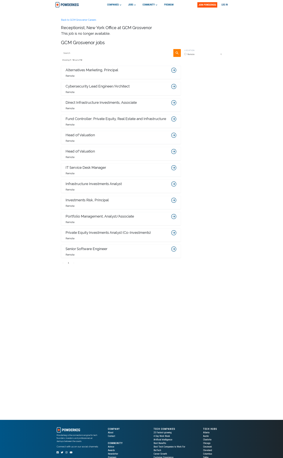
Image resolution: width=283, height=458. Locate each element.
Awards (111, 450)
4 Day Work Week (162, 436)
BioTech (157, 450)
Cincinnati (207, 446)
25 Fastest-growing (163, 432)
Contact (111, 436)
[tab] (67, 4)
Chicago (206, 443)
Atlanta (206, 432)
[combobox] (121, 53)
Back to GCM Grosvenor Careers (78, 19)
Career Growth (160, 453)
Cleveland (207, 450)
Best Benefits (160, 443)
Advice (111, 446)
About (110, 432)
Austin (206, 436)
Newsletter (113, 453)
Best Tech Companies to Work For (169, 446)
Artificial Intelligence (163, 439)
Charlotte (207, 439)
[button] (121, 72)
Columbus (207, 453)
